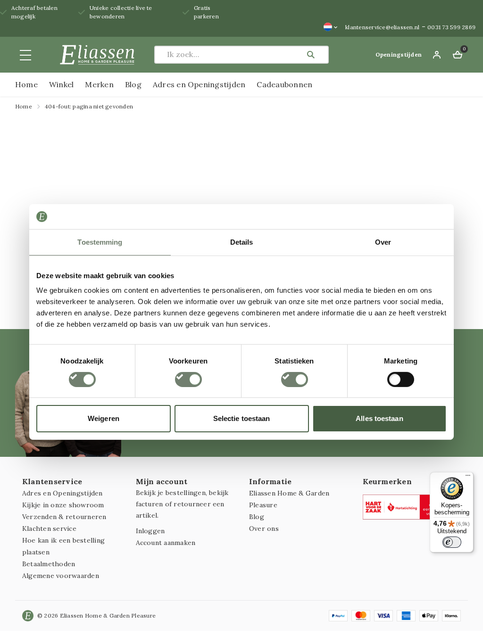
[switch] (188, 379)
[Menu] (468, 477)
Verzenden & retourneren (64, 516)
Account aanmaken (166, 542)
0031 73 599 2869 (451, 27)
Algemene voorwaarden (60, 575)
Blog (133, 84)
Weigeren (103, 418)
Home (26, 84)
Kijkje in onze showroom (63, 505)
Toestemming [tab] (99, 242)
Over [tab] (383, 242)
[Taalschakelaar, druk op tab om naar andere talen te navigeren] (331, 27)
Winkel (61, 84)
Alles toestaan (379, 418)
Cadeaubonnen (284, 84)
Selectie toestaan (241, 418)
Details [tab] (241, 242)
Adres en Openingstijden (199, 84)
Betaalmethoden (48, 564)
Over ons (264, 528)
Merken (99, 84)
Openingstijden (398, 54)
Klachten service (49, 528)
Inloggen (150, 531)
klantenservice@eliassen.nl (382, 27)
